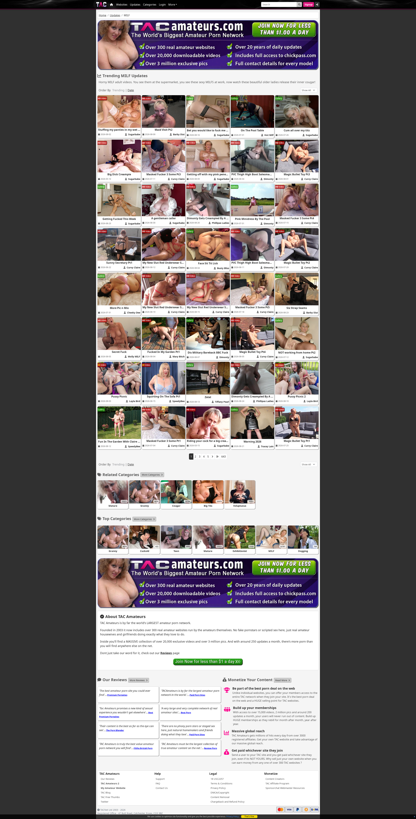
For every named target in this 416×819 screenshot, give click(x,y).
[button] (152, 474)
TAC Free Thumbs (110, 797)
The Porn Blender (115, 730)
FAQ (158, 783)
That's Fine (249, 816)
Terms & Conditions (221, 783)
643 (223, 456)
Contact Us (162, 788)
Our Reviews (107, 778)
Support (160, 778)
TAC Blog (105, 792)
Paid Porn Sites (197, 695)
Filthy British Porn (143, 748)
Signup (308, 4)
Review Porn (210, 748)
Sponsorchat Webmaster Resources (285, 788)
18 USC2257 (217, 778)
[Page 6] (217, 456)
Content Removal (220, 797)
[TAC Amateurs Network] (101, 4)
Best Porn (186, 712)
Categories (149, 4)
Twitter (104, 801)
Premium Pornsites (117, 695)
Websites (121, 4)
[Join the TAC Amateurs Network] (208, 662)
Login (162, 4)
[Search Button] (299, 4)
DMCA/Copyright (220, 792)
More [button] (171, 4)
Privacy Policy (232, 816)
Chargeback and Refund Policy (227, 801)
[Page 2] (212, 456)
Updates (135, 4)
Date (131, 90)
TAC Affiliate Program (277, 783)
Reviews (166, 653)
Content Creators (275, 778)
